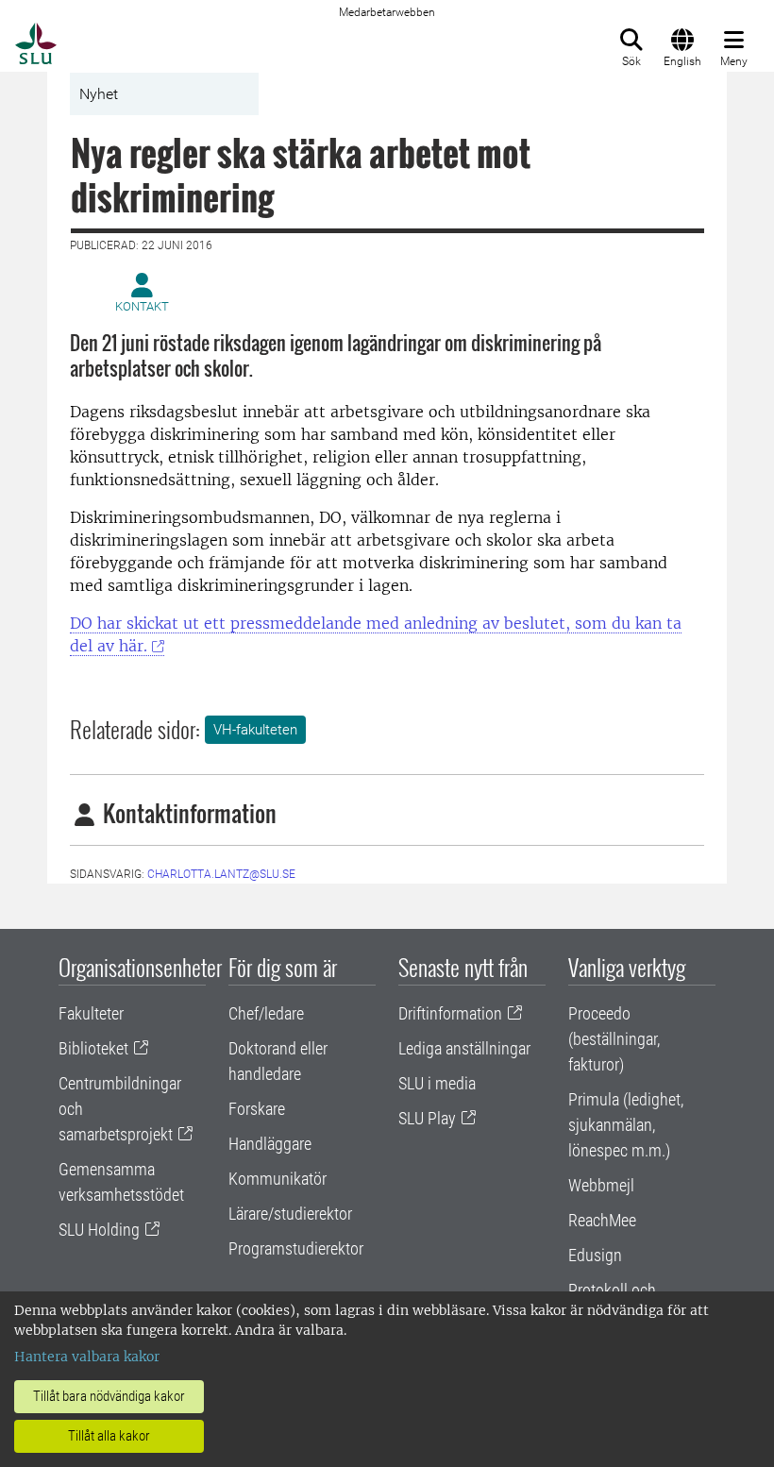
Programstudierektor (295, 1248)
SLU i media (437, 1083)
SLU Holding (99, 1229)
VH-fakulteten (255, 729)
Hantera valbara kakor (87, 1356)
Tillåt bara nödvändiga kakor (109, 1396)
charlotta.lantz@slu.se (221, 874)
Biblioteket (93, 1048)
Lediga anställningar (464, 1048)
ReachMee (602, 1220)
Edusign (595, 1255)
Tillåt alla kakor (109, 1435)
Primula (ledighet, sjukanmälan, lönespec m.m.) (625, 1124)
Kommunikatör (277, 1179)
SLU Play (427, 1118)
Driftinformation (450, 1013)
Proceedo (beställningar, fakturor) (614, 1038)
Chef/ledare (266, 1013)
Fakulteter (91, 1013)
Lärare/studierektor (290, 1213)
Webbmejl (601, 1185)
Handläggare (269, 1144)
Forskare (256, 1109)
